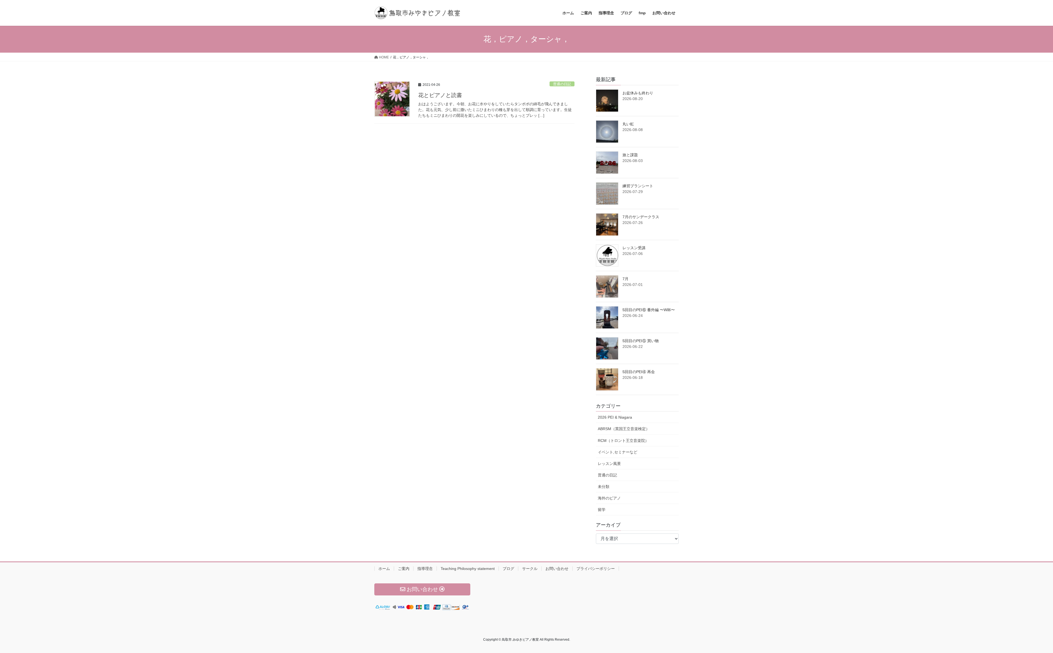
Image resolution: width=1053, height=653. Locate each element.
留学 (601, 509)
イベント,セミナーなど (617, 452)
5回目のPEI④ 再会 (638, 372)
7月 (625, 279)
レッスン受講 (634, 248)
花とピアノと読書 (440, 95)
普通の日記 (562, 84)
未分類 (603, 486)
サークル (529, 568)
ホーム (384, 568)
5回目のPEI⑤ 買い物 (640, 341)
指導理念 (425, 568)
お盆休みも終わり (637, 93)
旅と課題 (630, 155)
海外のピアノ (609, 498)
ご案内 (403, 568)
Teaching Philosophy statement (468, 568)
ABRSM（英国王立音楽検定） (624, 429)
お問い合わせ (556, 568)
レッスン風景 (609, 463)
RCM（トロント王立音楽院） (623, 440)
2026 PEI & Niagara (615, 417)
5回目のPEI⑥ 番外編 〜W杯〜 (648, 310)
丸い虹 (628, 124)
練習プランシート (637, 186)
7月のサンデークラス (640, 217)
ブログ (508, 568)
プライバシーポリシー (595, 568)
